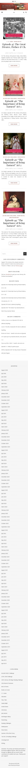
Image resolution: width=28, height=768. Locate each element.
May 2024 (3, 460)
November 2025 (5, 400)
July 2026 (3, 373)
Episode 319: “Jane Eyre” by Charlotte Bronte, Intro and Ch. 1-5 (13, 337)
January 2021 (4, 593)
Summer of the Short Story (8, 733)
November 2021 (5, 560)
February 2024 (5, 470)
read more (14, 65)
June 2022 (3, 536)
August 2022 (4, 530)
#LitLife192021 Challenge (7, 673)
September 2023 (5, 486)
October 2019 (4, 643)
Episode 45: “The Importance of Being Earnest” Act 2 (14, 162)
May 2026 (3, 380)
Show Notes (17, 41)
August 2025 (4, 410)
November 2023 (5, 480)
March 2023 (4, 506)
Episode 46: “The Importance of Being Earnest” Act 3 (14, 103)
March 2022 (4, 546)
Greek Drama (4, 706)
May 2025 (3, 420)
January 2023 (4, 513)
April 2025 (3, 423)
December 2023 (5, 476)
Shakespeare (4, 726)
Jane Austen (4, 713)
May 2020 (3, 620)
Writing (3, 743)
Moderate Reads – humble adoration (10, 333)
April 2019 (3, 663)
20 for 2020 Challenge (10, 98)
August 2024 (4, 450)
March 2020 (4, 626)
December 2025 (5, 396)
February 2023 (5, 510)
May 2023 (3, 500)
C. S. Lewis (10, 41)
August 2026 (4, 370)
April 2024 (3, 463)
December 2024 (5, 436)
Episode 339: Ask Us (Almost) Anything (11, 304)
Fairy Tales (4, 700)
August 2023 (4, 490)
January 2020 (4, 633)
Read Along (4, 720)
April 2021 (3, 583)
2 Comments (20, 109)
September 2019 (5, 646)
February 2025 (5, 430)
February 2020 (5, 630)
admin (6, 53)
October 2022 (4, 523)
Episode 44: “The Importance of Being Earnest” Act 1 (14, 223)
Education (3, 696)
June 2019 (3, 656)
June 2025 (3, 416)
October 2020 (4, 603)
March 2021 (4, 586)
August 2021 (4, 570)
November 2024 (5, 440)
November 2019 (5, 640)
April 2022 (3, 543)
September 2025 (5, 406)
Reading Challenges (6, 723)
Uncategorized (14, 217)
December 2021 (5, 556)
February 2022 (5, 550)
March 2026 (4, 386)
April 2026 (3, 383)
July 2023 (3, 493)
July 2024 (3, 453)
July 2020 (3, 613)
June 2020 (3, 616)
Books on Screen (5, 690)
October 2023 (4, 483)
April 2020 (3, 623)
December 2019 (5, 636)
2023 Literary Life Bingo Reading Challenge (12, 680)
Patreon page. (19, 265)
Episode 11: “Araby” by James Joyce (10, 346)
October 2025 (4, 403)
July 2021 (3, 573)
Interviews (4, 710)
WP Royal (17, 765)
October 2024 (4, 443)
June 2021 (3, 576)
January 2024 (4, 473)
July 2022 (3, 533)
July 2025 (3, 413)
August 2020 (4, 610)
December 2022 (5, 516)
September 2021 (5, 566)
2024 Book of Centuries (7, 683)
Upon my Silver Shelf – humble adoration (12, 343)
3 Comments (20, 53)
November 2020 (5, 600)
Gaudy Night (4, 703)
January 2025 (4, 433)
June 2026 (3, 376)
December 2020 (5, 596)
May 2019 (3, 660)
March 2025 (4, 426)
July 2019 (3, 653)
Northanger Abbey (6, 716)
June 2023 (3, 496)
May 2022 (3, 540)
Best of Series (4, 686)
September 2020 (5, 606)
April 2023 (3, 503)
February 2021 (5, 590)
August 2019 (4, 650)
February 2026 (5, 390)
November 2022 (5, 520)
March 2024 (4, 466)
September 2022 (5, 526)
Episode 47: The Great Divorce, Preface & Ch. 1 (14, 47)
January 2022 (4, 553)
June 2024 (3, 456)
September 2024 (5, 446)
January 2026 (4, 393)
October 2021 (4, 563)
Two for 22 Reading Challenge (8, 736)
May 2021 (3, 580)
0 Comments (20, 168)
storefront (8, 274)
